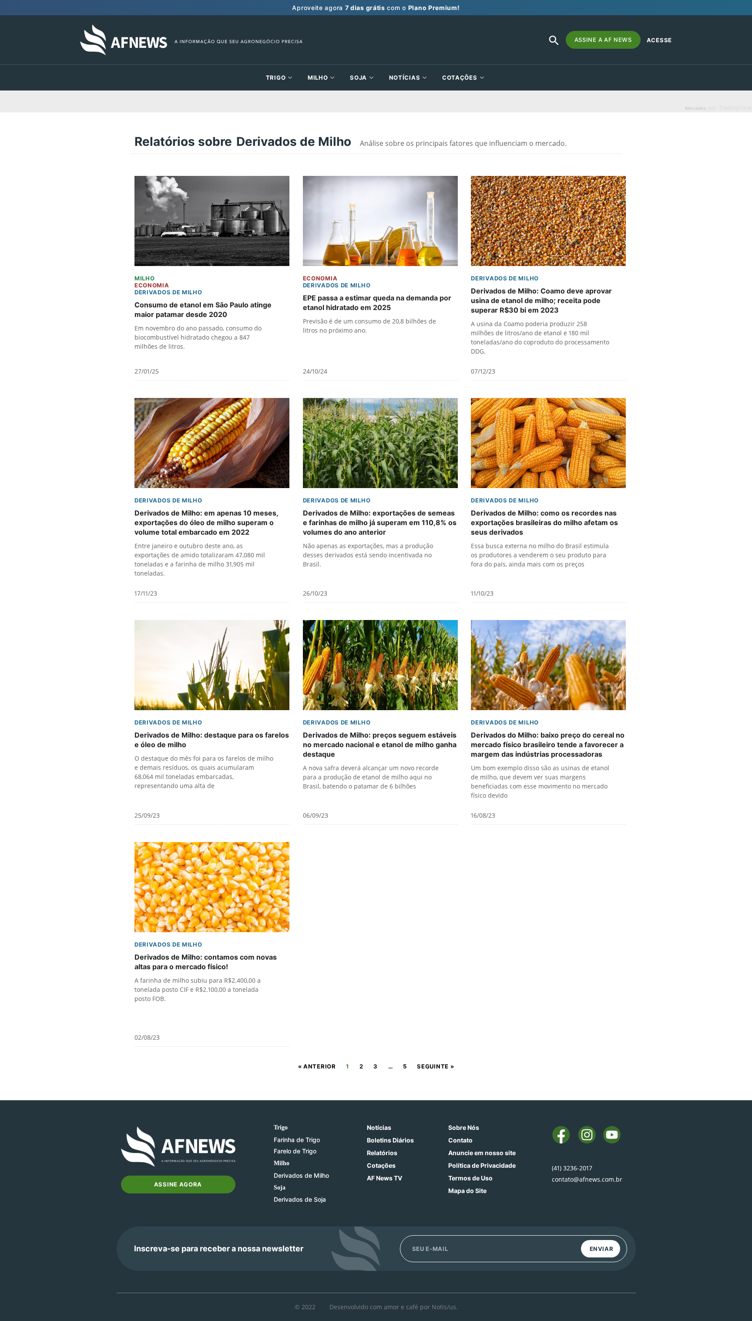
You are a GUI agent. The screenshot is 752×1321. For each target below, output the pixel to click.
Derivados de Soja (300, 1199)
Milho (318, 77)
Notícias (404, 77)
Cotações (381, 1165)
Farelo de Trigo (295, 1151)
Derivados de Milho (168, 292)
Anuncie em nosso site (482, 1152)
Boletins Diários (390, 1140)
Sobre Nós (463, 1127)
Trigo (276, 77)
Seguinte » (435, 1066)
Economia (151, 285)
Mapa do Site (467, 1190)
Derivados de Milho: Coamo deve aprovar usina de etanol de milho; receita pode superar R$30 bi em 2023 (541, 300)
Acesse (659, 40)
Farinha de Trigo (297, 1139)
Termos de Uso (470, 1178)
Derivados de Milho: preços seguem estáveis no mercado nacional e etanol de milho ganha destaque (380, 744)
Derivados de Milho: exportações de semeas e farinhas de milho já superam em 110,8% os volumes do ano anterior (380, 522)
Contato (460, 1140)
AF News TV (384, 1178)
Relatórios (382, 1152)
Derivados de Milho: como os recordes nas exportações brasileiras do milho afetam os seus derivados (544, 522)
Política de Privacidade (482, 1165)
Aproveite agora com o (376, 7)
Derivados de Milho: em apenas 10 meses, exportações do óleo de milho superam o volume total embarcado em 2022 (206, 522)
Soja (358, 77)
